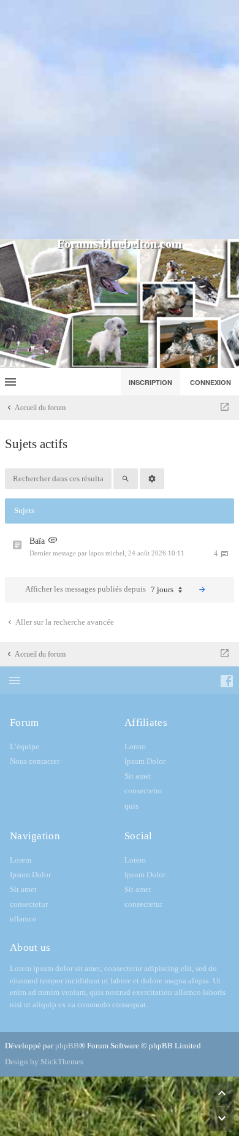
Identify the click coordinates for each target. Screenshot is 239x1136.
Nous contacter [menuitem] (34, 761)
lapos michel (106, 553)
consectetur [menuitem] (143, 790)
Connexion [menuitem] (210, 382)
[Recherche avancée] (152, 478)
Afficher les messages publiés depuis (99, 589)
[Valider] (202, 589)
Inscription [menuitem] (150, 382)
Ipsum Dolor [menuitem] (144, 761)
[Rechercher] (125, 478)
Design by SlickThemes (44, 1061)
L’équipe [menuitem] (24, 746)
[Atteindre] (224, 407)
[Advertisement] (119, 119)
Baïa (37, 541)
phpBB (67, 1045)
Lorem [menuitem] (135, 746)
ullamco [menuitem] (23, 918)
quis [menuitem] (131, 805)
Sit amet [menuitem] (137, 775)
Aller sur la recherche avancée (64, 622)
